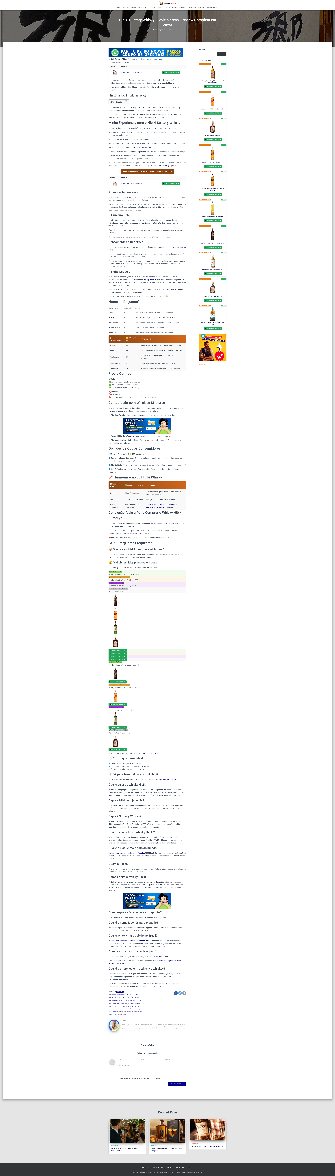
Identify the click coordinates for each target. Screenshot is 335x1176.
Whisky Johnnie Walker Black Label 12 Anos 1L (213, 189)
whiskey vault (131, 1009)
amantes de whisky (161, 166)
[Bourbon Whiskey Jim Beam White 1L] (212, 261)
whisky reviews (113, 1014)
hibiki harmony (122, 997)
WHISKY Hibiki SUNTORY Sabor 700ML (132, 72)
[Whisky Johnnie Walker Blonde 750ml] (212, 208)
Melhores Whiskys (129, 7)
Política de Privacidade (155, 1167)
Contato (169, 1167)
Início (118, 7)
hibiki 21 (136, 994)
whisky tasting (122, 1014)
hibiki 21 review (113, 997)
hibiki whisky (112, 1003)
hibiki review (126, 1000)
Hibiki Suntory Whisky (142, 147)
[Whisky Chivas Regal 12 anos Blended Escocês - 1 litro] (212, 72)
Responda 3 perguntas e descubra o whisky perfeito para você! (147, 171)
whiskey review (113, 1009)
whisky (113, 461)
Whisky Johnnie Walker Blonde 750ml (212, 216)
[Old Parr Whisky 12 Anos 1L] (212, 127)
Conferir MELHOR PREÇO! (172, 72)
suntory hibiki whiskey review (117, 1006)
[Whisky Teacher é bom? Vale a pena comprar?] (207, 1129)
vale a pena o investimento (153, 753)
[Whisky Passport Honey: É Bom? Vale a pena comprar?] (167, 1131)
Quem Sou (190, 1167)
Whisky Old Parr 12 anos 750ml (213, 296)
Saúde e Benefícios (212, 7)
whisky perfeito (150, 280)
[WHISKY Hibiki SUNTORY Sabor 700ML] (114, 72)
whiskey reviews (122, 1009)
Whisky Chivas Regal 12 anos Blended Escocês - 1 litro (213, 81)
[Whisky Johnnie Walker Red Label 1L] (212, 153)
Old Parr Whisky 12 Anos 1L (213, 135)
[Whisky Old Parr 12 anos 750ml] (212, 287)
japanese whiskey (129, 1003)
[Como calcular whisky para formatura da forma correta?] (127, 1131)
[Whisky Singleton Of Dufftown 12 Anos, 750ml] (212, 314)
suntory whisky (130, 1006)
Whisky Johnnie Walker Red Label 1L (212, 162)
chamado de (156, 956)
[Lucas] (114, 1025)
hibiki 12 (131, 994)
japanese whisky (139, 1003)
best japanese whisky (118, 994)
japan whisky (120, 1003)
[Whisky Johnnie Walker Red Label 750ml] (212, 100)
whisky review (138, 1011)
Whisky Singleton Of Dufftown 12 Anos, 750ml (212, 323)
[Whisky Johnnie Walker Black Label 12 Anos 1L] (212, 180)
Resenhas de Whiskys (156, 7)
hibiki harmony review (133, 997)
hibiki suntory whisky (135, 1000)
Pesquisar (202, 49)
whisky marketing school (126, 1011)
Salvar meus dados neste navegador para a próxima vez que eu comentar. (140, 1078)
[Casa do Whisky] (167, 3)
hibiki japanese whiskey (115, 1000)
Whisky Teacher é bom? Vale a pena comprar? (207, 1146)
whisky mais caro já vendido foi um (127, 853)
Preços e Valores (171, 7)
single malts (154, 436)
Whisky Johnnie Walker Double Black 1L (212, 243)
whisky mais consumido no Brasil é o (130, 941)
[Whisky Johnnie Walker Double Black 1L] (212, 234)
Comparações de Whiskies (187, 7)
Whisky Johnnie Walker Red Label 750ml (212, 109)
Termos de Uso (179, 1167)
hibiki (126, 994)
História (201, 7)
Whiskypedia (142, 7)
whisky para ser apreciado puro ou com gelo (159, 779)
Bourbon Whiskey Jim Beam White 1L (212, 269)
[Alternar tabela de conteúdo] (125, 101)
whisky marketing (114, 1011)
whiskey (137, 1006)
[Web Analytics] (202, 364)
